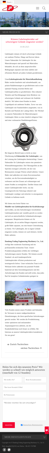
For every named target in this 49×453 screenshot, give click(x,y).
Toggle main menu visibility (37, 8)
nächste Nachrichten (31, 348)
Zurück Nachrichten (17, 344)
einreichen (8, 425)
